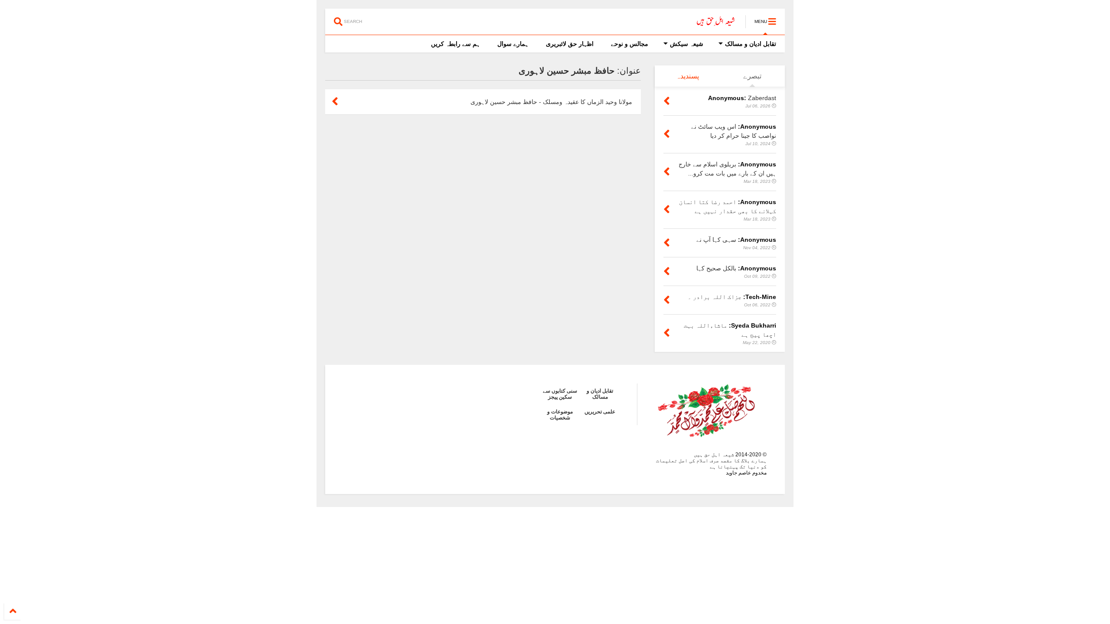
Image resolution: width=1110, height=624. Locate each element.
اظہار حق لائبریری (570, 43)
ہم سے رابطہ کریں (455, 43)
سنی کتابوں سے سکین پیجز (560, 394)
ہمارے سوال (513, 43)
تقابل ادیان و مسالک (750, 43)
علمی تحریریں (599, 412)
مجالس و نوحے (629, 43)
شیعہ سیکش (686, 43)
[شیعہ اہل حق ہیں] (716, 24)
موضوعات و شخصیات (560, 415)
